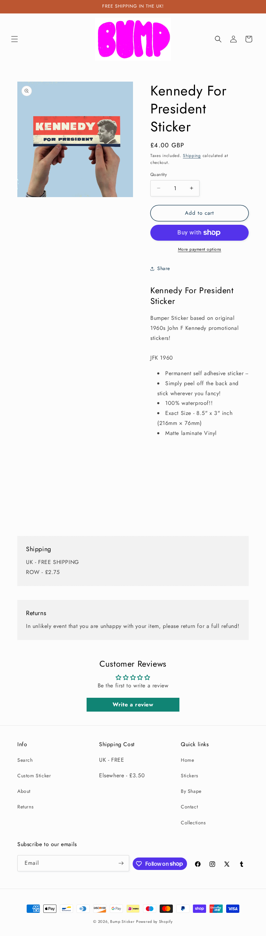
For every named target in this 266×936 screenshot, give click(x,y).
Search (25, 760)
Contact (189, 806)
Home (187, 760)
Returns (25, 806)
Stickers (189, 775)
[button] (14, 39)
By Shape (191, 791)
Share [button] (163, 268)
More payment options (199, 249)
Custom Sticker (34, 775)
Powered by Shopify (154, 921)
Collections (193, 822)
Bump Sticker (122, 921)
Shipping (192, 155)
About (23, 791)
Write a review (133, 704)
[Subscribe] (121, 863)
